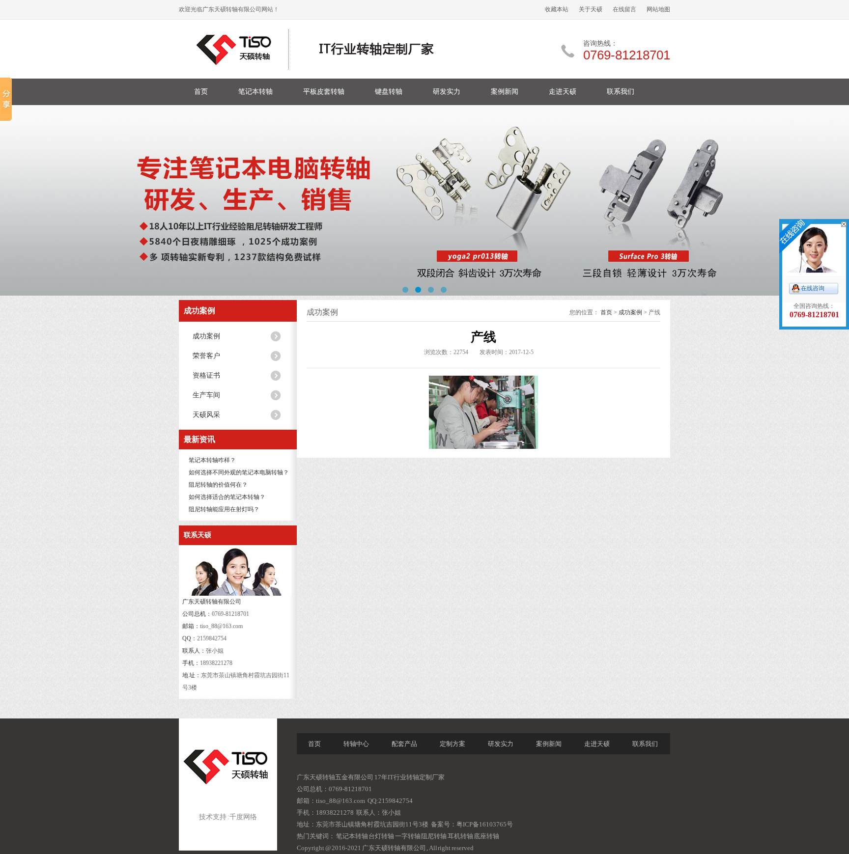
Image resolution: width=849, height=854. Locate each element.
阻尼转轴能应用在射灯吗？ (224, 509)
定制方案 (452, 743)
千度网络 (243, 817)
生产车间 (206, 395)
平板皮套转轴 (323, 91)
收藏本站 (556, 9)
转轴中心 (356, 743)
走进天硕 (562, 91)
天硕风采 (206, 414)
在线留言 (624, 9)
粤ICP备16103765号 (484, 824)
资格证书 (206, 375)
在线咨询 (812, 288)
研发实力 (446, 91)
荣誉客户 (206, 355)
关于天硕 (590, 9)
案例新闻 (504, 91)
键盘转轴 (388, 91)
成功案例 (199, 310)
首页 (201, 91)
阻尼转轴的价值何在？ (218, 484)
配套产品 (404, 743)
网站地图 (658, 9)
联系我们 (620, 91)
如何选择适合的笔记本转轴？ (227, 497)
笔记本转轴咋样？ (212, 460)
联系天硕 (197, 535)
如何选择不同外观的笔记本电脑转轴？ (239, 472)
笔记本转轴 (255, 91)
